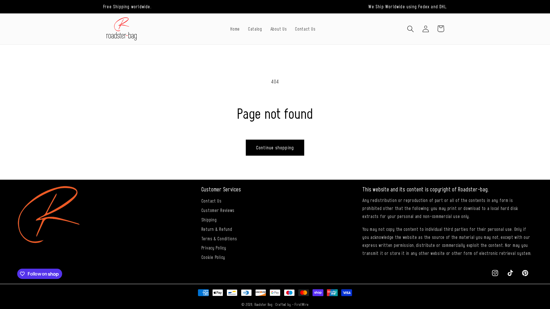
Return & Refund (216, 229)
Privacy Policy (213, 247)
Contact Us (211, 200)
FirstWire (301, 304)
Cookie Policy (213, 257)
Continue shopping (275, 147)
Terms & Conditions (219, 238)
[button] (410, 28)
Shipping (209, 219)
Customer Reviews (218, 210)
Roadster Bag (263, 304)
